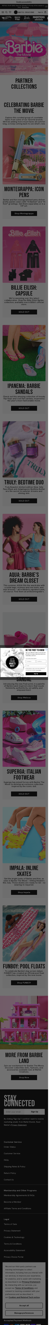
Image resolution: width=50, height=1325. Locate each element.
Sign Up (36, 674)
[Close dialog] (46, 649)
